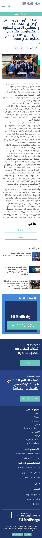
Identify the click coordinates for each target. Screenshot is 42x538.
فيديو (37, 435)
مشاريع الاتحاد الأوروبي (31, 472)
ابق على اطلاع (31, 398)
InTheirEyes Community (30, 458)
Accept (27, 534)
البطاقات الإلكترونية (32, 428)
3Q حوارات (35, 432)
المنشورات (35, 421)
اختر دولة (23, 13)
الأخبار (37, 413)
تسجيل (31, 362)
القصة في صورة (33, 439)
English (21, 230)
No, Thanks (17, 534)
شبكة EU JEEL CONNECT (29, 467)
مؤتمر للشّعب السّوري (31, 477)
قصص (37, 424)
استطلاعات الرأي (33, 443)
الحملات (36, 489)
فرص (37, 483)
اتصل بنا (36, 504)
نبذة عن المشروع (33, 494)
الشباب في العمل (32, 449)
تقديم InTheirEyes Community (28, 453)
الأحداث (37, 417)
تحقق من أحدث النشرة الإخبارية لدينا (25, 325)
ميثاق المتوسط (33, 499)
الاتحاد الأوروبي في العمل (29, 463)
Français (21, 237)
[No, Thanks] (39, 531)
